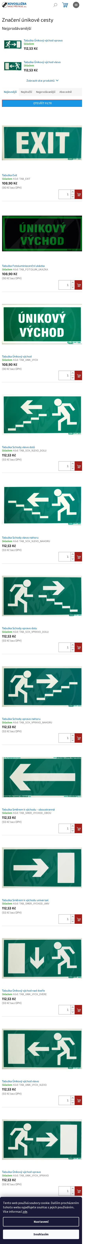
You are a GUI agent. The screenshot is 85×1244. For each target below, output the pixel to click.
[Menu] (76, 5)
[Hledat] (55, 5)
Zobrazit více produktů (40, 80)
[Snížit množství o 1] (73, 196)
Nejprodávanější (45, 92)
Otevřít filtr (42, 103)
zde (25, 1212)
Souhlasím (41, 1234)
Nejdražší (26, 92)
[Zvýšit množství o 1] (73, 192)
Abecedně (66, 92)
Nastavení (41, 1222)
